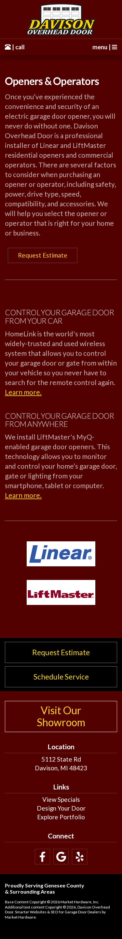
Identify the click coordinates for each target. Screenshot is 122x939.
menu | (102, 47)
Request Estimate (42, 255)
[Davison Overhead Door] (61, 19)
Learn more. (23, 392)
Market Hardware (20, 917)
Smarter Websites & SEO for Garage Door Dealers (58, 911)
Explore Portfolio (61, 817)
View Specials (61, 799)
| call (18, 47)
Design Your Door (61, 808)
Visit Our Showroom (61, 716)
